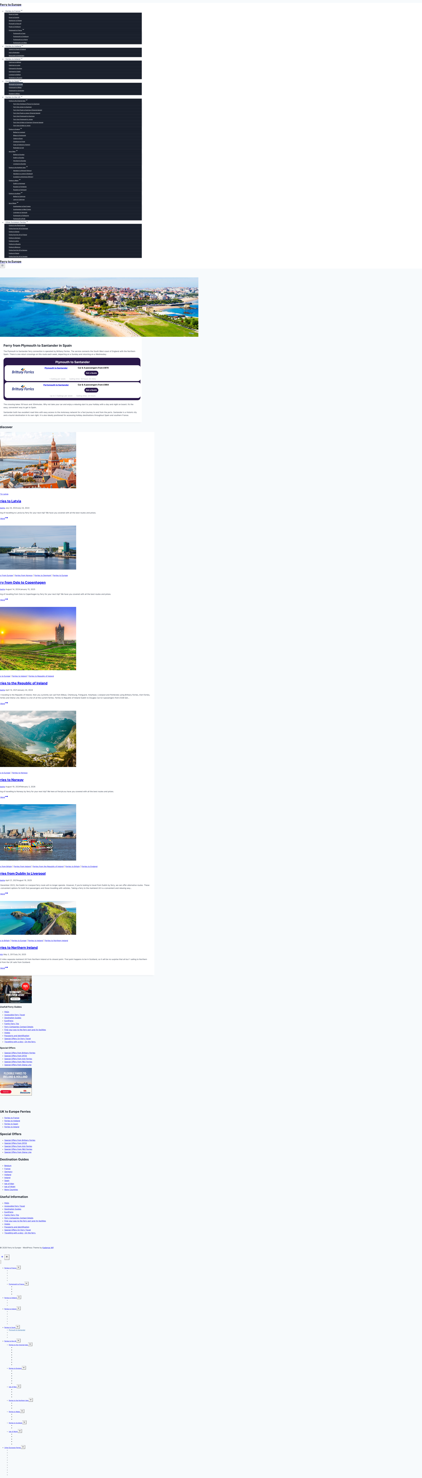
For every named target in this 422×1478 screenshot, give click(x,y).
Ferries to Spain (11, 1124)
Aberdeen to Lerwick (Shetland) (23, 173)
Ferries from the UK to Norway (18, 250)
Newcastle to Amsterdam (16, 55)
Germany (8, 1172)
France (7, 1169)
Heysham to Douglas (19, 161)
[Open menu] (2, 265)
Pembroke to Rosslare (15, 78)
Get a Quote (91, 373)
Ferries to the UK (10, 1341)
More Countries (11, 1190)
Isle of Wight (9, 1187)
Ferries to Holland (12, 1121)
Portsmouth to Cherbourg (21, 36)
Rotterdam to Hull (18, 148)
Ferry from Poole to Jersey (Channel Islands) (26, 113)
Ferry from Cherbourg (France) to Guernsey (26, 104)
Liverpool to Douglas (19, 164)
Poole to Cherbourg (15, 26)
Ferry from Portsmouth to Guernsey (24, 116)
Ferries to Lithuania (15, 244)
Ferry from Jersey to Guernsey (22, 107)
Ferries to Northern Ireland (56, 940)
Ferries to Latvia (14, 241)
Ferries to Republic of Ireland (41, 676)
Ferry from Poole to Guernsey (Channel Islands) (27, 110)
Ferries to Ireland (19, 676)
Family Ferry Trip (11, 1024)
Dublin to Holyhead (19, 183)
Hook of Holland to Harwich (21, 144)
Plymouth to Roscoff (15, 23)
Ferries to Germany (14, 238)
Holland (7, 1175)
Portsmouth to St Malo (20, 42)
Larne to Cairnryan (19, 199)
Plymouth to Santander (16, 84)
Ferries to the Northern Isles (19, 1400)
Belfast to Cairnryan (19, 196)
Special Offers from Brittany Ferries (19, 1053)
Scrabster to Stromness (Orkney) (23, 177)
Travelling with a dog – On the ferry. (20, 1042)
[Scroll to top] (2, 1257)
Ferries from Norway (24, 575)
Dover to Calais (13, 14)
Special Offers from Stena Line (17, 1065)
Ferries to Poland (14, 253)
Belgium (7, 1166)
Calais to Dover (18, 138)
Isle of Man (9, 1184)
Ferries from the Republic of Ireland (48, 866)
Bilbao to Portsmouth (19, 135)
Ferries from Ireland (22, 866)
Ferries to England (89, 866)
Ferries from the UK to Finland (18, 235)
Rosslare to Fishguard (19, 190)
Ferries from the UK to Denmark (18, 228)
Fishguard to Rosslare (15, 68)
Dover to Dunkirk (14, 17)
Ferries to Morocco (14, 247)
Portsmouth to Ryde (19, 218)
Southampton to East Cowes (22, 206)
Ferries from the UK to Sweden (18, 256)
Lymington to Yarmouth (20, 212)
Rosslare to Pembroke (20, 186)
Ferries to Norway (20, 773)
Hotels (7, 1033)
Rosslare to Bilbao (14, 93)
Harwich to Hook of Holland (17, 49)
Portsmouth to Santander (16, 90)
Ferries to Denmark (42, 575)
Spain (6, 1180)
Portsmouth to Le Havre (20, 39)
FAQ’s (6, 1012)
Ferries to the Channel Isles (18, 1345)
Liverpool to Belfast (15, 74)
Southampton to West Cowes (22, 209)
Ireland (7, 1178)
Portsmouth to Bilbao (15, 87)
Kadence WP (48, 1248)
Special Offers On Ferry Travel (17, 1039)
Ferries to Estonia (14, 231)
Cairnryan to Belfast (15, 62)
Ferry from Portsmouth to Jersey (23, 119)
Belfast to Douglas (18, 154)
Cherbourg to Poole (19, 141)
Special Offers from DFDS (15, 1056)
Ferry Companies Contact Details (18, 1027)
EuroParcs (8, 1021)
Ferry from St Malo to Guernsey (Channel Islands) (28, 122)
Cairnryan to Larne (14, 65)
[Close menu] (0, 1262)
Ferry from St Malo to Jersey (22, 125)
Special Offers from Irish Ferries (18, 1059)
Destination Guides (12, 1018)
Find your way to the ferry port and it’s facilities (25, 1030)
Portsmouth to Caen (19, 33)
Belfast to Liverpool (19, 132)
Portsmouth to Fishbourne (21, 215)
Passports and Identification (16, 1036)
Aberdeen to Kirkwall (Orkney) (22, 170)
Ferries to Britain (72, 866)
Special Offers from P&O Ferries (18, 1062)
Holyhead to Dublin (15, 71)
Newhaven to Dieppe (15, 20)
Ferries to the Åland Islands (17, 225)
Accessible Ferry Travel (14, 1015)
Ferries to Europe (60, 575)
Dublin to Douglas (18, 157)
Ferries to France (11, 1118)
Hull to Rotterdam (14, 52)
